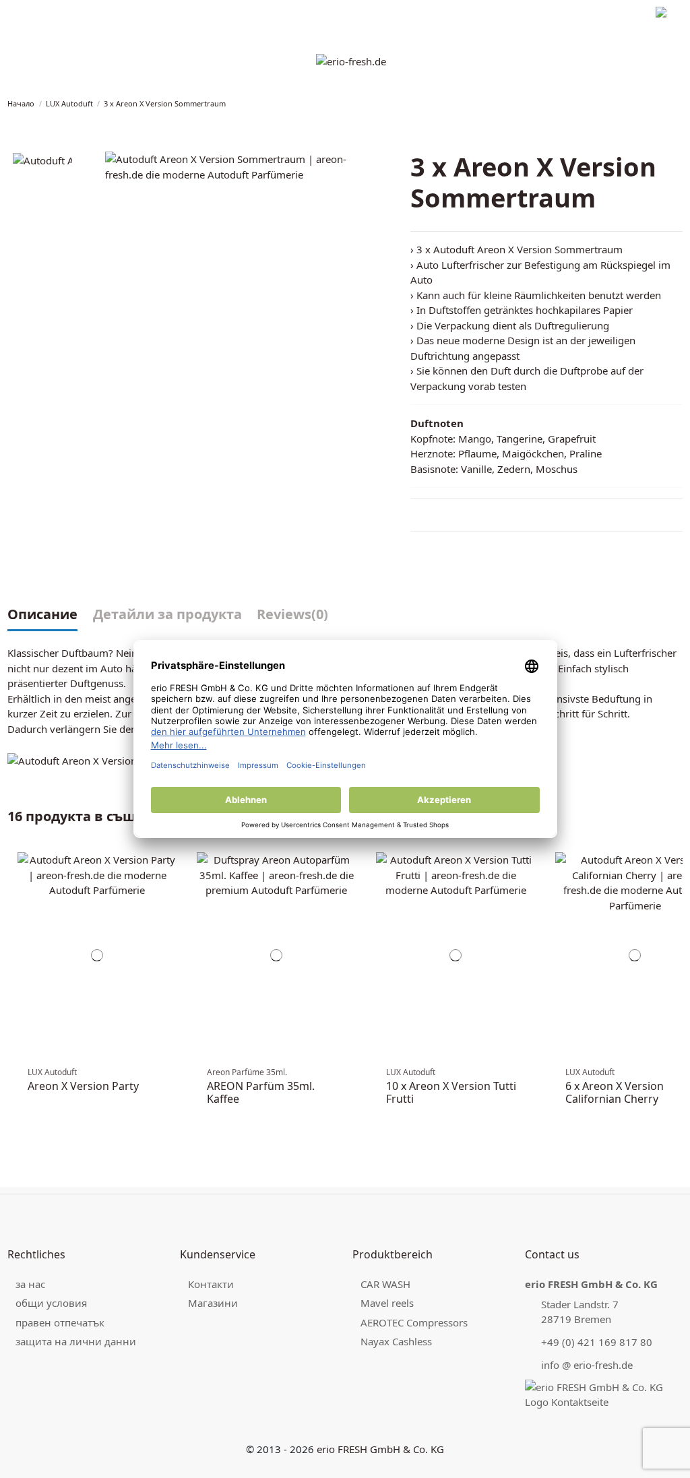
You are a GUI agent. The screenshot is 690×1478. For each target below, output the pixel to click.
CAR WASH (385, 1284)
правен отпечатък (44, 14)
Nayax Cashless (396, 1341)
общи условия (51, 1303)
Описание (42, 615)
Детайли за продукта (167, 615)
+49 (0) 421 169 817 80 (596, 1342)
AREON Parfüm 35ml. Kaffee (261, 1092)
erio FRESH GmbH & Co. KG (380, 1449)
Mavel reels (387, 1303)
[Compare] (171, 868)
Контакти (211, 1284)
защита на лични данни (143, 14)
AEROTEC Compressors (414, 1322)
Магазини (213, 1303)
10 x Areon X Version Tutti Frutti (451, 1092)
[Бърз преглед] (171, 882)
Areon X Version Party (83, 1086)
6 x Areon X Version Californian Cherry (614, 1092)
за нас (30, 1284)
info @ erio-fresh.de (587, 1365)
